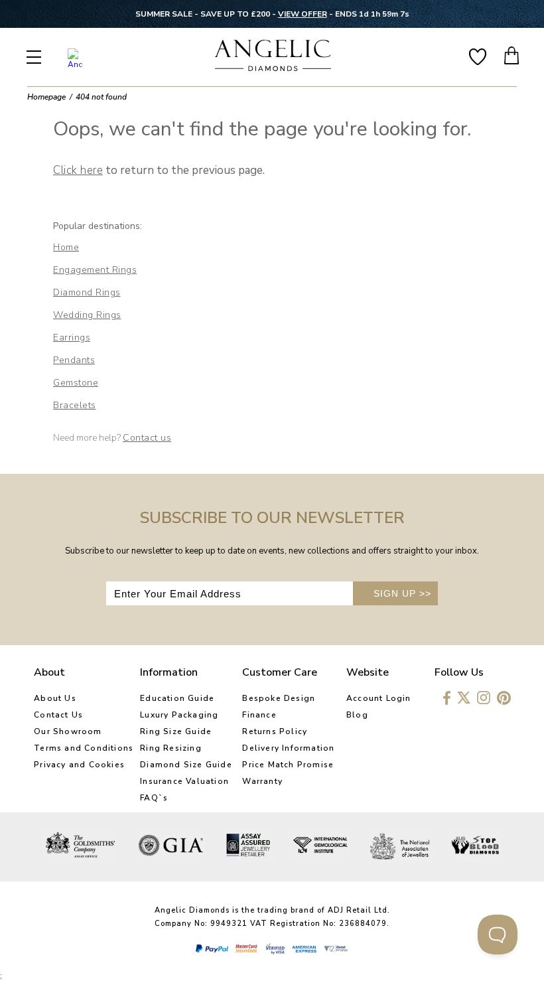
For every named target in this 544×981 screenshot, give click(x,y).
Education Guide (177, 698)
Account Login (378, 698)
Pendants (74, 360)
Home (66, 247)
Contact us (147, 437)
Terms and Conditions (83, 748)
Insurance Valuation (184, 781)
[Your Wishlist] (477, 55)
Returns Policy (274, 731)
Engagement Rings (95, 270)
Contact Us (58, 715)
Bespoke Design (278, 698)
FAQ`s (154, 797)
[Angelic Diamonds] (273, 57)
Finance (259, 715)
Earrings (71, 337)
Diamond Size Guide (186, 764)
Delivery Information (288, 748)
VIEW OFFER (302, 14)
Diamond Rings (87, 292)
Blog (357, 715)
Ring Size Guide (176, 731)
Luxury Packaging (179, 715)
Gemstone (75, 382)
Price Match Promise (288, 764)
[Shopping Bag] (512, 55)
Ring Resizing (171, 748)
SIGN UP (402, 593)
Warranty (262, 781)
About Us (55, 698)
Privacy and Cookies (79, 764)
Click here (78, 170)
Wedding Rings (87, 315)
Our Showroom (68, 731)
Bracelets (74, 405)
